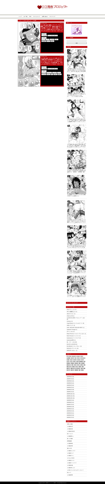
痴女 (83, 366)
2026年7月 (69, 378)
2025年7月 (69, 404)
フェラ (68, 361)
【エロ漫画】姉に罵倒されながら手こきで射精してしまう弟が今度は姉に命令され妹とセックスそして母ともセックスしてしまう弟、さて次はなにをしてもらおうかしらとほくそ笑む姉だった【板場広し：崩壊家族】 (76, 247)
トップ (20, 16)
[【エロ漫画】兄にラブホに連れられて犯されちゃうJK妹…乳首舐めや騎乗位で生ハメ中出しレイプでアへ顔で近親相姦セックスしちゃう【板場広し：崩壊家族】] (76, 251)
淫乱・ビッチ (69, 366)
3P (67, 356)
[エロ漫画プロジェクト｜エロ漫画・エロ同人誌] (52, 5)
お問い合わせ (45, 16)
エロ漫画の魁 (70, 428)
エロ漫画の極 (70, 465)
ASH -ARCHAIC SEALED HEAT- (75, 327)
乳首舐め (68, 363)
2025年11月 (69, 396)
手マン (48, 41)
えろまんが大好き (70, 458)
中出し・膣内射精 (79, 361)
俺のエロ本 (69, 448)
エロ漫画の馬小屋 (70, 431)
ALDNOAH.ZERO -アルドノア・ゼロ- (76, 317)
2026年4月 (69, 385)
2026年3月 (69, 387)
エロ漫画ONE (70, 475)
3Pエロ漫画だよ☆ (71, 311)
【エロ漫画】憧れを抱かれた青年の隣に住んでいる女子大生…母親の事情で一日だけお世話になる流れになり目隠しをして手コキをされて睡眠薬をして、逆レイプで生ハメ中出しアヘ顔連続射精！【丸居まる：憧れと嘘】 (76, 147)
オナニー (72, 358)
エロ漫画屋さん (70, 436)
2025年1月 (69, 417)
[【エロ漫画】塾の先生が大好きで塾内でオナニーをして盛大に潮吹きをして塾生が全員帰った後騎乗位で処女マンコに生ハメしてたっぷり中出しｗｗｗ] (76, 100)
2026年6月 (69, 381)
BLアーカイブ (70, 433)
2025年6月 (69, 406)
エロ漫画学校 (70, 443)
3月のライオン (70, 313)
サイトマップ (52, 16)
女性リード (69, 364)
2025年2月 (69, 415)
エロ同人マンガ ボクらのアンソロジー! (75, 470)
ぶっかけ (52, 39)
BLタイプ (69, 472)
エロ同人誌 (44, 35)
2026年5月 (69, 383)
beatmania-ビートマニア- (73, 338)
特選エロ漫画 (70, 424)
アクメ (81, 356)
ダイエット (49, 72)
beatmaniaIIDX (70, 340)
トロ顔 (68, 359)
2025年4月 (69, 411)
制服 (79, 363)
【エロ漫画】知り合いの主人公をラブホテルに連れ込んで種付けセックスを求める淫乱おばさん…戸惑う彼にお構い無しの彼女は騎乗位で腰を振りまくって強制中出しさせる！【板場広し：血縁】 (76, 71)
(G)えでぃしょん (71, 309)
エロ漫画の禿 (70, 426)
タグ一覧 (25, 16)
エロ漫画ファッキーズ (71, 462)
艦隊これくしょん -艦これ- (75, 368)
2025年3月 (69, 413)
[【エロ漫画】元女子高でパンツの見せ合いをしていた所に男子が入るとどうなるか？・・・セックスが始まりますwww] (76, 74)
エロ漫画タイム (70, 455)
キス (75, 358)
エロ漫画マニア (70, 453)
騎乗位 (52, 41)
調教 (82, 368)
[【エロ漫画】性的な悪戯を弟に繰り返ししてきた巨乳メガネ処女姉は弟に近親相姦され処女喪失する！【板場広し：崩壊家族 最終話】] (76, 150)
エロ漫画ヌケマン (70, 460)
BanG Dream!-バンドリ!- (73, 335)
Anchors (69, 321)
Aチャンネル (70, 331)
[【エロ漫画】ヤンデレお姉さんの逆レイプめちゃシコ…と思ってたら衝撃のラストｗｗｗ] (76, 276)
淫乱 (84, 364)
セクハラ (44, 72)
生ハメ (77, 366)
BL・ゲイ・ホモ (71, 342)
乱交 (84, 361)
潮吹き (73, 366)
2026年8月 (69, 376)
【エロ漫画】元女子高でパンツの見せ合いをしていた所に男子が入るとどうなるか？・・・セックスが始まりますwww (76, 95)
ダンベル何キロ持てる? (52, 35)
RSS (30, 16)
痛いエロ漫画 (70, 438)
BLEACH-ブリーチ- (71, 348)
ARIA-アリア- (70, 325)
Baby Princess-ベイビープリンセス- (75, 333)
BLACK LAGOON (71, 344)
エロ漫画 (68, 358)
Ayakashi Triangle (71, 329)
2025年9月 (69, 400)
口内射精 (82, 363)
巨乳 (52, 74)
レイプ (71, 361)
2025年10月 (69, 398)
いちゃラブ (74, 356)
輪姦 (84, 368)
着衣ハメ (68, 368)
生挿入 (80, 366)
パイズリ (54, 72)
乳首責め (44, 41)
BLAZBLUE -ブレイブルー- (73, 346)
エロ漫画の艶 (70, 445)
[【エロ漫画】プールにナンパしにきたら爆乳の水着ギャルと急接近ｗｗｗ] (76, 175)
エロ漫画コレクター (71, 450)
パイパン (78, 359)
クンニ (43, 39)
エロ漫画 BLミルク (71, 467)
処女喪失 (76, 363)
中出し (56, 39)
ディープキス (82, 358)
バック (47, 39)
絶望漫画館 (69, 441)
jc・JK (70, 356)
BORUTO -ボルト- (71, 350)
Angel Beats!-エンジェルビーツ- (74, 323)
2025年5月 (69, 408)
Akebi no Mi (70, 315)
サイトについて (36, 16)
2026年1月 (69, 391)
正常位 (55, 74)
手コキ (75, 364)
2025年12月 (69, 393)
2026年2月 (69, 389)
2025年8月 (69, 402)
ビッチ (82, 359)
